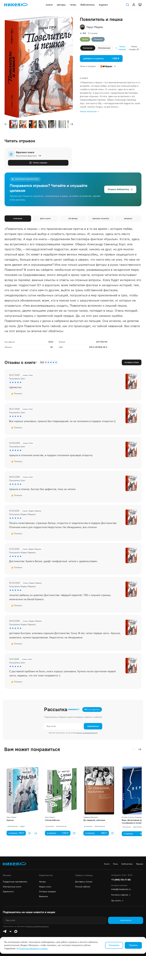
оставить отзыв (132, 362)
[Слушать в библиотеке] (35, 833)
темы (73, 4)
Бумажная (87, 48)
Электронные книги (12, 886)
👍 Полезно (16, 393)
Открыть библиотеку (118, 189)
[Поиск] (127, 4)
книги (49, 4)
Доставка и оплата (83, 881)
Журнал (139, 864)
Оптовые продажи (47, 891)
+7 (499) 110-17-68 (120, 879)
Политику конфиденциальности (87, 733)
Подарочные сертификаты (15, 881)
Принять (133, 945)
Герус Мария (94, 27)
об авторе (73, 218)
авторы (61, 4)
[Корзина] (140, 4)
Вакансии (43, 896)
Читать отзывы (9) (134, 48)
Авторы (42, 881)
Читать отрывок (122, 48)
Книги (107, 864)
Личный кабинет (82, 886)
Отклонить (114, 945)
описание (17, 218)
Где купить (117, 900)
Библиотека (126, 864)
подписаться (93, 726)
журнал (103, 4)
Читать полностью (88, 111)
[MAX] (15, 931)
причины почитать (100, 218)
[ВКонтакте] (10, 931)
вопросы (128, 218)
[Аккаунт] (133, 4)
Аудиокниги (8, 891)
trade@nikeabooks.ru (121, 889)
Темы (115, 864)
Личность (98, 39)
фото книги (45, 218)
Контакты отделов (120, 895)
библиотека (87, 4)
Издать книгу (45, 886)
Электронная (104, 48)
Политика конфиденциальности (37, 926)
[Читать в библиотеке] (29, 833)
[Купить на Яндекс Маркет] (108, 66)
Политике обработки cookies (33, 948)
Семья (85, 39)
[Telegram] (4, 931)
